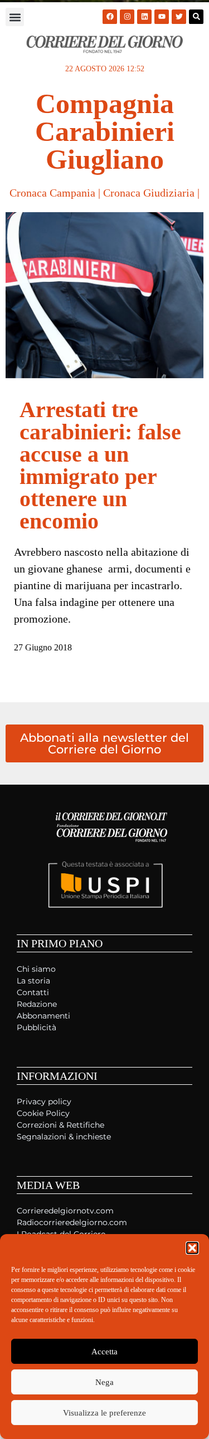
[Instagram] (127, 16)
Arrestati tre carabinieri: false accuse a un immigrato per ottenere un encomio (100, 465)
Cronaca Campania (52, 193)
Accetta (104, 1351)
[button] (192, 1248)
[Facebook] (110, 16)
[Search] (196, 16)
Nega (104, 1382)
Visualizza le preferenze (104, 1412)
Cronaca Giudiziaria (149, 193)
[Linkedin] (144, 16)
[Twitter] (179, 16)
